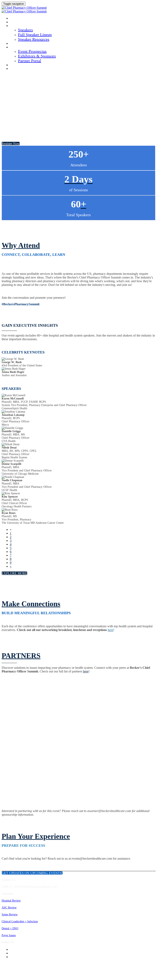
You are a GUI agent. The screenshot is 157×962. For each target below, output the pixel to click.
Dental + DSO (10, 928)
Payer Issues (9, 935)
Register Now (19, 68)
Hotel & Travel (20, 65)
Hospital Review (11, 900)
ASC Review (9, 907)
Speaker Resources (33, 39)
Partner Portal (29, 60)
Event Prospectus (32, 51)
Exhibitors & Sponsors (37, 56)
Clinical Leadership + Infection (20, 921)
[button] (11, 143)
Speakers (16, 26)
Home (13, 18)
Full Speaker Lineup (35, 34)
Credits (15, 43)
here (86, 671)
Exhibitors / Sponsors (25, 47)
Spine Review (10, 914)
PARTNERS (21, 656)
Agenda (15, 22)
